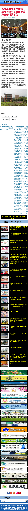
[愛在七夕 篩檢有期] (5, 314)
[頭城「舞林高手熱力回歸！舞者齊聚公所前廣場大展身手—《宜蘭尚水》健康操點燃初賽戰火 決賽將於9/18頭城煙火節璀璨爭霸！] (5, 257)
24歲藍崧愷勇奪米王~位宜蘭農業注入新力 (18, 326)
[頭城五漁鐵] (14, 397)
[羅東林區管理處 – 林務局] (14, 460)
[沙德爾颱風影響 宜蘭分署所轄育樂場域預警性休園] (5, 243)
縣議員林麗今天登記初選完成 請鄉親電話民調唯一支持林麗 (18, 248)
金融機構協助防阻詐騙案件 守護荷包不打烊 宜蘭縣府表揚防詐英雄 (18, 305)
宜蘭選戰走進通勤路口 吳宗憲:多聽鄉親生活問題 (18, 262)
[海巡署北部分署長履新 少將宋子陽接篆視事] (5, 286)
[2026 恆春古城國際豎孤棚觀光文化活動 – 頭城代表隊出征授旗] (5, 271)
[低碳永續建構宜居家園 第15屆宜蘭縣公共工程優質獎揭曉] (5, 236)
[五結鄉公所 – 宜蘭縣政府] (14, 431)
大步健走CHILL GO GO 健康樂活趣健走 (18, 277)
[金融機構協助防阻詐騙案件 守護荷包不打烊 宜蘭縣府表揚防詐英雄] (5, 307)
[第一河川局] (14, 409)
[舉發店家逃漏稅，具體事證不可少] (5, 350)
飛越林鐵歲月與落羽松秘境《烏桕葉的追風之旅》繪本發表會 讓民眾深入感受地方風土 (18, 320)
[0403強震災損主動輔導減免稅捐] (5, 293)
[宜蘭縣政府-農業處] (14, 443)
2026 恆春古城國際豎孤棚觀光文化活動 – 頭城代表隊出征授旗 (18, 269)
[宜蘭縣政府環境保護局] (14, 483)
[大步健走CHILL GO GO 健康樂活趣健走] (5, 279)
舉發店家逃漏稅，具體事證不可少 (17, 347)
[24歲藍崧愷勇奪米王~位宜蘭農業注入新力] (5, 328)
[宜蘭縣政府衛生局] (14, 454)
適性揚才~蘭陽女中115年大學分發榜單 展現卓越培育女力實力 (18, 298)
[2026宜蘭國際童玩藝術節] (14, 374)
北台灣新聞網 (12, 17)
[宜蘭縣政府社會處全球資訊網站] (14, 466)
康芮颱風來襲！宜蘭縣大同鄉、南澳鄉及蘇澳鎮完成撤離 (18, 341)
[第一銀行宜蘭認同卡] (14, 426)
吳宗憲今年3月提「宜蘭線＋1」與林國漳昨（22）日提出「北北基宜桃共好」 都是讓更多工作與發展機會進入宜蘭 (18, 357)
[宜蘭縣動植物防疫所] (14, 420)
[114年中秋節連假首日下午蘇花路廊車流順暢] (5, 336)
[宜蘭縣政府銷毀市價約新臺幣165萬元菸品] (5, 364)
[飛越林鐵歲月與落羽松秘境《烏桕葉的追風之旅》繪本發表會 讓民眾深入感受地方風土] (5, 321)
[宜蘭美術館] (14, 386)
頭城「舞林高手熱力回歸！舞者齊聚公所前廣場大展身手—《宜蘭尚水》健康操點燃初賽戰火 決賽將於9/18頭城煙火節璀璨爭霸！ (18, 257)
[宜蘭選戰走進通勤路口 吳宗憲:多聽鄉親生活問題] (5, 264)
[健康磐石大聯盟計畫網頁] (14, 392)
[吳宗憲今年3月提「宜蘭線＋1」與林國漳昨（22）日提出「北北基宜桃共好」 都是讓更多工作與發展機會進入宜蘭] (5, 357)
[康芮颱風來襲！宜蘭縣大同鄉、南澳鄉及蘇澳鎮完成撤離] (5, 343)
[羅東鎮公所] (14, 488)
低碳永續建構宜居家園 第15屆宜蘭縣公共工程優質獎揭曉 (18, 234)
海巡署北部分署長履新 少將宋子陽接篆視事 (18, 284)
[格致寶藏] (14, 380)
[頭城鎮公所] (14, 471)
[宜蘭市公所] (14, 403)
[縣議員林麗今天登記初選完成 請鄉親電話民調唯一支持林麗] (5, 250)
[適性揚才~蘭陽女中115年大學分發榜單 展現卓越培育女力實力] (5, 300)
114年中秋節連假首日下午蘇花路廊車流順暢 (18, 334)
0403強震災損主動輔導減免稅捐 (17, 290)
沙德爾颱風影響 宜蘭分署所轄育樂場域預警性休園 (18, 241)
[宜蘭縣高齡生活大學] (14, 414)
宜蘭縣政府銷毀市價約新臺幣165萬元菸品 (18, 362)
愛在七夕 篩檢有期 (14, 311)
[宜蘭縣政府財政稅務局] (14, 449)
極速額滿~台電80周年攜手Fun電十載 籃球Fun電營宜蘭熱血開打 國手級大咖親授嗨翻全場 (18, 228)
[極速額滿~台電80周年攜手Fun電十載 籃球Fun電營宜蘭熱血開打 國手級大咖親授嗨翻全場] (5, 229)
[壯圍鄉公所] (14, 437)
